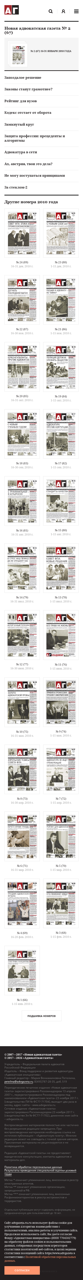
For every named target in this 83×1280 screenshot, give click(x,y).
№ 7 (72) (61, 799)
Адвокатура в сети (20, 152)
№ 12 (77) (22, 664)
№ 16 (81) (22, 530)
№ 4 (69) (22, 933)
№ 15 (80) (61, 530)
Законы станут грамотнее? (28, 89)
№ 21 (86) (61, 329)
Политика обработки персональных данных (33, 1167)
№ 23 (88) (61, 262)
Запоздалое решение (22, 77)
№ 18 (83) (22, 463)
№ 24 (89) (22, 262)
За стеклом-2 (15, 187)
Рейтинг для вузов (20, 101)
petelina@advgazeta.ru (18, 1081)
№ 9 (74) (61, 731)
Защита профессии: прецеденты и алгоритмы (34, 138)
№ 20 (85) (22, 396)
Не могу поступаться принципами (34, 175)
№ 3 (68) (61, 933)
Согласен (22, 1270)
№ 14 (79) (22, 597)
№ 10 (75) (22, 732)
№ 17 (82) (61, 463)
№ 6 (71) (22, 866)
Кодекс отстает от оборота (27, 112)
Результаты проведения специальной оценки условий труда (40, 1172)
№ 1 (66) (22, 1000)
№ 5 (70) (61, 866)
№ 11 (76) (61, 664)
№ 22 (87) (22, 329)
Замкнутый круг (19, 124)
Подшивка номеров (41, 1016)
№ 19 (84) (61, 396)
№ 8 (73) (22, 799)
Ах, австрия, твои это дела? (28, 164)
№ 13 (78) (61, 597)
